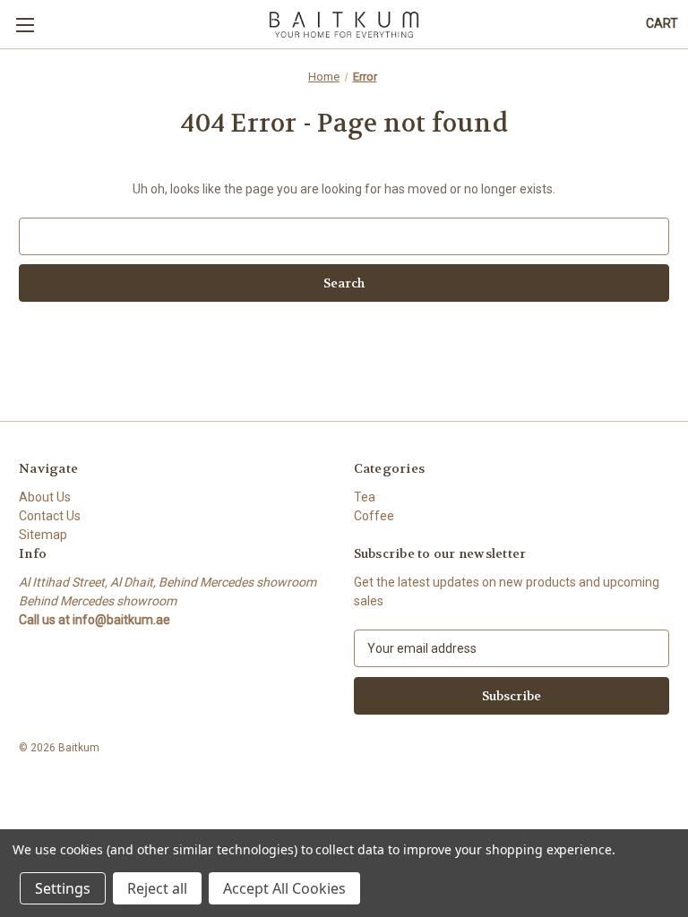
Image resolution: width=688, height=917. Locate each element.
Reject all (157, 888)
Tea (364, 497)
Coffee (374, 516)
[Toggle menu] (24, 24)
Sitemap (43, 534)
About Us (45, 497)
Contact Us (50, 516)
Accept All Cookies (284, 888)
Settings (62, 888)
